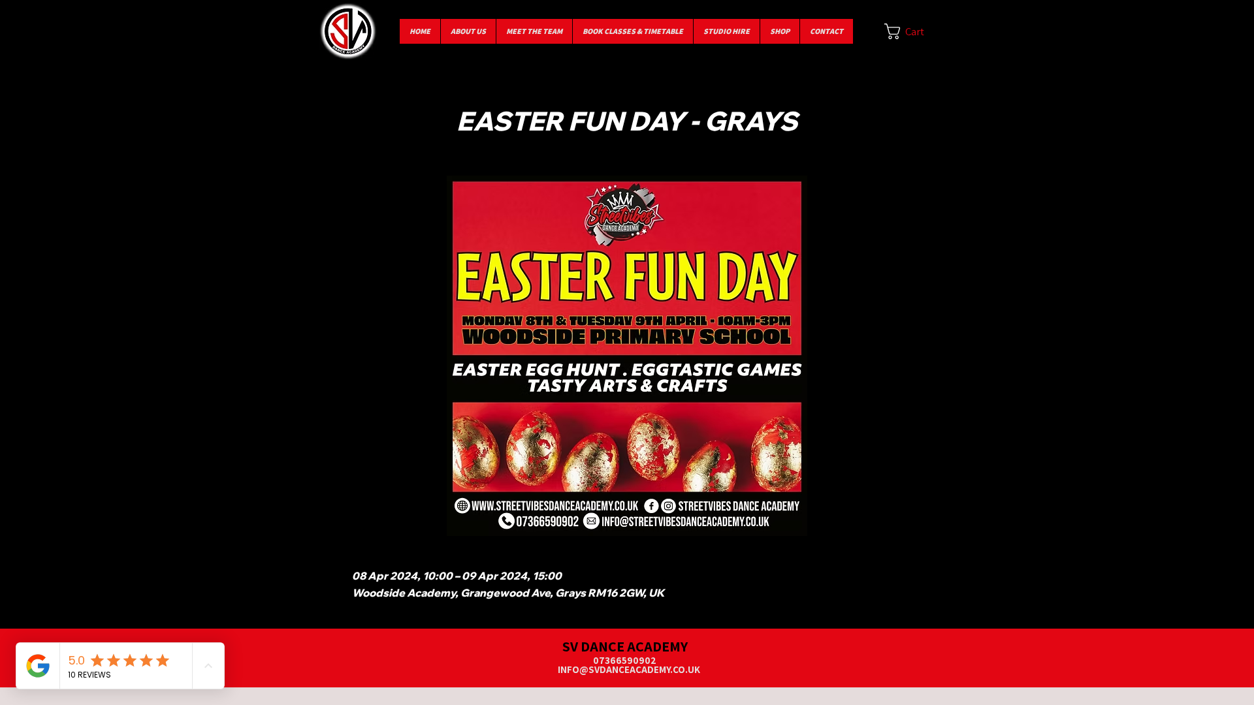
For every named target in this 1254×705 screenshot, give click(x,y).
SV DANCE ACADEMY (625, 646)
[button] (913, 31)
